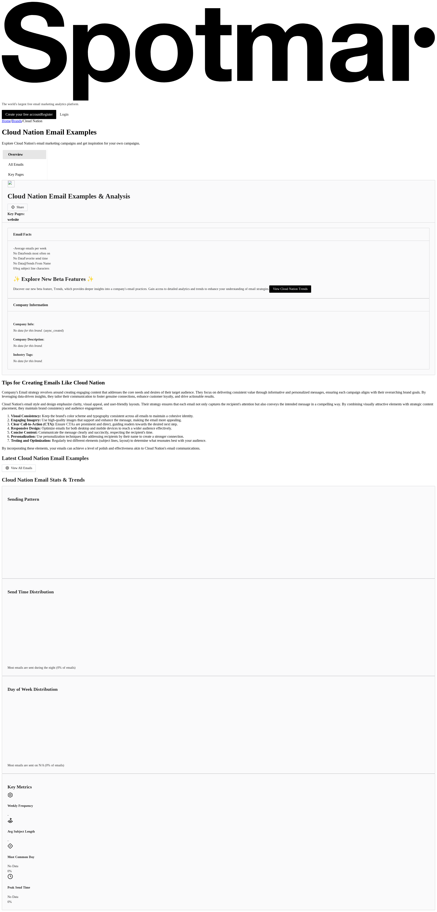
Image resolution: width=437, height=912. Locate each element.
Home (6, 121)
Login (64, 114)
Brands (17, 121)
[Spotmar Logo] (218, 100)
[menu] (24, 164)
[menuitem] (24, 154)
